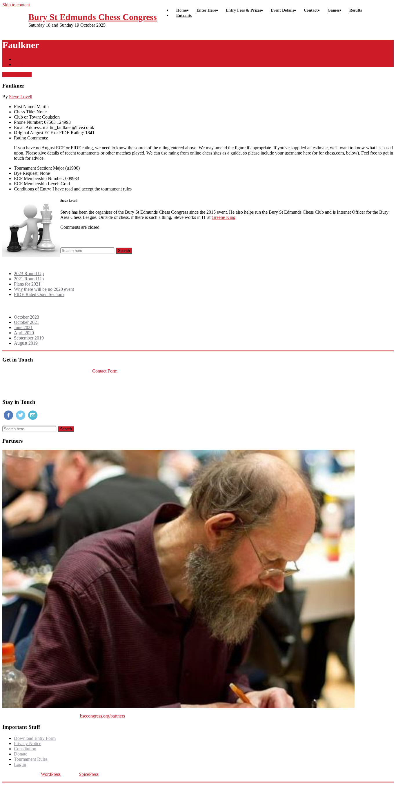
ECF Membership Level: (36, 183)
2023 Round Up (29, 273)
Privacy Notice (27, 743)
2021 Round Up (29, 278)
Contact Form (104, 370)
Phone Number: (28, 122)
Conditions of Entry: (32, 188)
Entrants (184, 15)
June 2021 (23, 327)
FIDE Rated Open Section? (39, 294)
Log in (20, 764)
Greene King (223, 217)
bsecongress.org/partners (102, 715)
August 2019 (26, 343)
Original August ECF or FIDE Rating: (49, 132)
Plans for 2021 (27, 284)
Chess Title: (24, 111)
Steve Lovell (20, 96)
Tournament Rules (31, 759)
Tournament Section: (33, 168)
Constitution (25, 748)
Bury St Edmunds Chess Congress (92, 17)
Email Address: (28, 127)
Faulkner (22, 64)
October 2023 (26, 317)
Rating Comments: (31, 137)
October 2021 (26, 322)
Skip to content (16, 4)
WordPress (51, 774)
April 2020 (24, 332)
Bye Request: (26, 173)
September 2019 (29, 337)
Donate (20, 753)
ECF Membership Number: (39, 178)
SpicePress (89, 774)
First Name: (24, 106)
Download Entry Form (35, 738)
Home (19, 59)
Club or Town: (27, 117)
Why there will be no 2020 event (44, 289)
